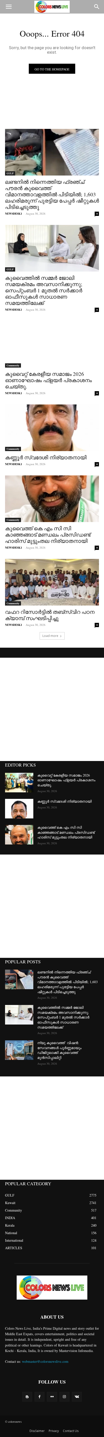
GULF (10, 173)
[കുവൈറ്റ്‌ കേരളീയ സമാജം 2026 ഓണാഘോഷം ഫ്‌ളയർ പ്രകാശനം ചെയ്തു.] (52, 344)
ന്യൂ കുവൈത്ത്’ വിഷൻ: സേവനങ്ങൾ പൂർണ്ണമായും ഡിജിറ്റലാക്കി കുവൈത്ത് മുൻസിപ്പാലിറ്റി (59, 1050)
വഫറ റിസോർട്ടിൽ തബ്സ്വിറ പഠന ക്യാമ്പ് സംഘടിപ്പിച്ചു (49, 615)
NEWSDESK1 (13, 214)
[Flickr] (52, 1397)
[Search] (97, 7)
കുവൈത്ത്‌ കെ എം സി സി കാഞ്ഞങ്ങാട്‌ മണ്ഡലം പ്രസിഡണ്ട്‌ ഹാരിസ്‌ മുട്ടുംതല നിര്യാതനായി (47, 534)
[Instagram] (64, 1397)
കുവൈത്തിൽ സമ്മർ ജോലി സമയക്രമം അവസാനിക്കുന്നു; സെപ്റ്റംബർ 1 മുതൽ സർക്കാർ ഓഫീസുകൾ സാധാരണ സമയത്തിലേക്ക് (43, 290)
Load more (50, 636)
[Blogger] (27, 1397)
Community (13, 365)
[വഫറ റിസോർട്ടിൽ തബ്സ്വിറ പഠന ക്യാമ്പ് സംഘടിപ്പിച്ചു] (52, 582)
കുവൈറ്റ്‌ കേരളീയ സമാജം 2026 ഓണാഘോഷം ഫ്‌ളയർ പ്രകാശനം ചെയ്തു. (48, 380)
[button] (9, 7)
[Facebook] (39, 1397)
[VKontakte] (77, 1397)
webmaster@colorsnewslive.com (45, 1361)
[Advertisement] (52, 709)
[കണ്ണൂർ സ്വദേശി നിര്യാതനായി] (52, 427)
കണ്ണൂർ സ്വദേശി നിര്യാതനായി (46, 457)
